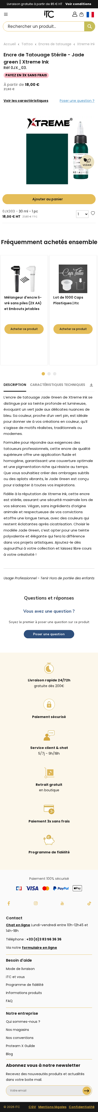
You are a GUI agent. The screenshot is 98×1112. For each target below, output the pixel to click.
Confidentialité (81, 1107)
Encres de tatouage (55, 44)
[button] (92, 18)
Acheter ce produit (24, 329)
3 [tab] (54, 373)
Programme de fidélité (25, 984)
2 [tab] (49, 373)
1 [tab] (43, 373)
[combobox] (49, 26)
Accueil (10, 44)
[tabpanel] (24, 310)
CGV (32, 1107)
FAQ (9, 1001)
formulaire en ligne (39, 947)
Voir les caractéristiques (26, 100)
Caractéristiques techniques (57, 384)
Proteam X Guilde (20, 1045)
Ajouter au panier (47, 199)
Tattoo (27, 44)
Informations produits (24, 992)
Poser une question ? (77, 100)
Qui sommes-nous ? (23, 1021)
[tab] (15, 387)
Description (15, 384)
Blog (9, 1054)
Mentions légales (52, 1107)
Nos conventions (20, 1037)
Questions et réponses (49, 598)
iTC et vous (15, 976)
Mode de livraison (20, 968)
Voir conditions (78, 4)
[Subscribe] (87, 1091)
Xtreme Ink (86, 44)
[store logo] (49, 14)
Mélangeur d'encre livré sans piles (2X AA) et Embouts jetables (23, 303)
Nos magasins (17, 1029)
